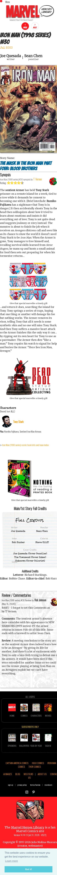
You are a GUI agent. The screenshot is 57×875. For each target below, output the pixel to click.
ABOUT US (42, 774)
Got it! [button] (28, 869)
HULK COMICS (38, 763)
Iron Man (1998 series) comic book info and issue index (25, 445)
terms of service (35, 784)
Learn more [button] (11, 861)
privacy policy (22, 784)
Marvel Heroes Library (27, 827)
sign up (10, 784)
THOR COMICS (34, 766)
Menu (7, 2)
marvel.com (48, 784)
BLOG (17, 774)
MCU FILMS (28, 774)
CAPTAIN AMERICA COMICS (17, 763)
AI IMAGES (7, 774)
